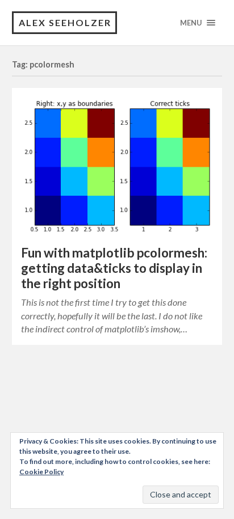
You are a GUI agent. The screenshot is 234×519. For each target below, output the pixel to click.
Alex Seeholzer (65, 22)
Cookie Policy (41, 471)
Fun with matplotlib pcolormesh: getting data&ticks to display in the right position (114, 268)
